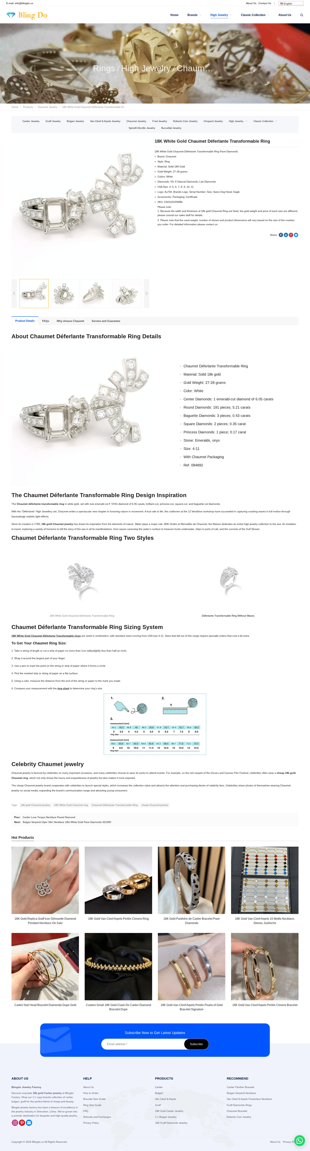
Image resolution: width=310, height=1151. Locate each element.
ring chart (63, 688)
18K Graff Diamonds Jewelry (171, 1122)
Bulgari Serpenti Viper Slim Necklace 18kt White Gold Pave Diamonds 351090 (67, 822)
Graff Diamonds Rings (239, 1105)
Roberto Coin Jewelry (185, 121)
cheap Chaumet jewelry (155, 805)
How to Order (90, 1093)
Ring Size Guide (92, 1105)
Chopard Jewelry (213, 121)
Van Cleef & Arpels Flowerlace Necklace (249, 1099)
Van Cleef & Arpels (165, 1099)
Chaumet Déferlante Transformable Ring (115, 805)
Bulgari (159, 1093)
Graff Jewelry (53, 121)
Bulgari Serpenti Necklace (241, 1093)
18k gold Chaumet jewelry (35, 805)
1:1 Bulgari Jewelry (166, 1116)
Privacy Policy (91, 1122)
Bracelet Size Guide (94, 1099)
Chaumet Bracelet (237, 1111)
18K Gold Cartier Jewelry (169, 1111)
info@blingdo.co (24, 3)
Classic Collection (263, 121)
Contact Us (265, 3)
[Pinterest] (21, 1125)
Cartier (159, 1087)
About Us (88, 1087)
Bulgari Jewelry (75, 121)
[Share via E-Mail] (296, 236)
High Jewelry (236, 121)
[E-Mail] (28, 1125)
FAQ (85, 1111)
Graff (158, 1105)
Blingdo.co (38, 1141)
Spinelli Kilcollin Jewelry (142, 128)
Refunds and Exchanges (97, 1116)
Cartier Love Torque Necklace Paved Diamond (49, 817)
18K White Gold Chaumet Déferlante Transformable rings (46, 635)
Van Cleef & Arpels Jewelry (105, 121)
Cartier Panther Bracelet (240, 1087)
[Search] (301, 15)
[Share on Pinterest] (290, 236)
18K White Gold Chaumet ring (71, 805)
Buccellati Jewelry (171, 128)
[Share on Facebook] (280, 236)
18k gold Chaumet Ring (214, 211)
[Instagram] (14, 1125)
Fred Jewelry (159, 121)
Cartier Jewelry (30, 121)
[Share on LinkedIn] (285, 236)
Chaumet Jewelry (136, 121)
